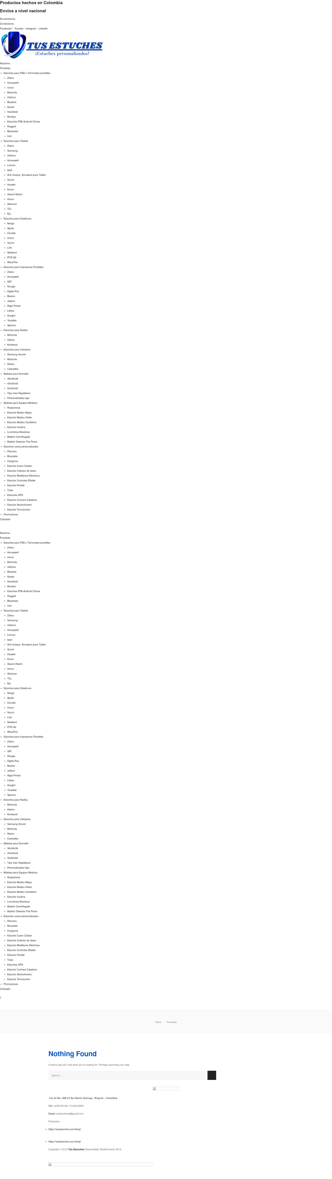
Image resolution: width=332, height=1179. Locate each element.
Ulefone (11, 97)
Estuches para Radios (16, 330)
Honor (10, 199)
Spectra (11, 325)
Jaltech (11, 301)
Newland (12, 252)
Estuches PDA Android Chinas (23, 121)
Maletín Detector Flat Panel (22, 441)
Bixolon (11, 296)
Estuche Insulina (16, 427)
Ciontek (11, 233)
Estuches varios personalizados (21, 446)
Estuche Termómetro (18, 509)
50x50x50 (12, 388)
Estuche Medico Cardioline (21, 422)
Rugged (11, 126)
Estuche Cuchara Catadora (22, 499)
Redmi (10, 364)
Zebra (10, 78)
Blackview (12, 131)
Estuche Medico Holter (19, 417)
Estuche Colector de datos (21, 470)
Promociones (11, 514)
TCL (9, 208)
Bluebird (11, 102)
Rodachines (13, 407)
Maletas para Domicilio (16, 373)
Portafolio (5, 68)
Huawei (11, 184)
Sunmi (10, 179)
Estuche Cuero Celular (19, 466)
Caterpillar (13, 369)
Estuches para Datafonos (17, 218)
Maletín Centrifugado (18, 436)
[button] (166, 527)
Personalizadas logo (18, 398)
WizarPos (12, 262)
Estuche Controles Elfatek (21, 480)
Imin (9, 136)
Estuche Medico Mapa (19, 412)
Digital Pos (13, 291)
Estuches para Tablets (16, 141)
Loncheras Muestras (18, 432)
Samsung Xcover (16, 354)
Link (9, 247)
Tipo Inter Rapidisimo (19, 393)
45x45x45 (12, 383)
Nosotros (5, 63)
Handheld (12, 111)
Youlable (12, 320)
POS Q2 (11, 257)
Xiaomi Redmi (14, 194)
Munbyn (11, 116)
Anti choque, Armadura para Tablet (26, 175)
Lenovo (11, 165)
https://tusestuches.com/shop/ (64, 1129)
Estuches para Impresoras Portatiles (23, 267)
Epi (9, 213)
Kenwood (12, 344)
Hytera (11, 339)
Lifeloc (10, 310)
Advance (12, 204)
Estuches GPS (15, 495)
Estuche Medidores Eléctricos (23, 475)
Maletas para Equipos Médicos (20, 402)
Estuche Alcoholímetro (19, 504)
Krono (10, 189)
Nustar (11, 107)
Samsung (12, 150)
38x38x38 (12, 378)
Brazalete (12, 456)
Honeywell (13, 82)
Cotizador (5, 519)
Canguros (12, 461)
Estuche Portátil (15, 485)
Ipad (9, 170)
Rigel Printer (14, 305)
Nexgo (10, 223)
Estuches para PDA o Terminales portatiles (27, 73)
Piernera (12, 451)
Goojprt (11, 315)
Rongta (11, 286)
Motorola (12, 92)
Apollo (10, 228)
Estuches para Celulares (17, 349)
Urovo (10, 87)
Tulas (10, 490)
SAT (9, 281)
